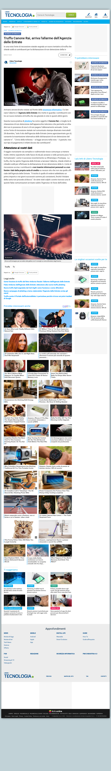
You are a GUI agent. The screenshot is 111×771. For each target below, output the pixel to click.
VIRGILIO (16, 713)
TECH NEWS (8, 586)
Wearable (59, 637)
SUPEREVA (99, 713)
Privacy (21, 716)
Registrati (88, 17)
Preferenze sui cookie (39, 716)
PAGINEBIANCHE (54, 713)
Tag (87, 676)
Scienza (6, 645)
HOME (5, 30)
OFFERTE (68, 21)
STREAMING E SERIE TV (32, 21)
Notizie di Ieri (8, 639)
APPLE (19, 21)
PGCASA (45, 713)
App (31, 642)
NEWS (5, 21)
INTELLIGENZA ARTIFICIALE (13, 608)
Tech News (7, 642)
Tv (14, 267)
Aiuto (47, 716)
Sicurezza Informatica (65, 654)
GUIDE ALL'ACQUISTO (56, 21)
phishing (28, 121)
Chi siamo (8, 716)
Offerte (6, 648)
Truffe (7, 267)
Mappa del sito (68, 676)
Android (33, 637)
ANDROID (12, 21)
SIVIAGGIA (75, 713)
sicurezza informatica (52, 110)
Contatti (103, 676)
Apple (32, 639)
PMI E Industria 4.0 (90, 654)
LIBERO (10, 713)
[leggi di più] (71, 62)
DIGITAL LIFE (55, 608)
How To (85, 637)
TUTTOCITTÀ (64, 713)
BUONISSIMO (91, 713)
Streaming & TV (9, 660)
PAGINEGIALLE (24, 713)
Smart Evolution (61, 639)
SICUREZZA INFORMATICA (15, 30)
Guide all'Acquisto (89, 639)
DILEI (70, 713)
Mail (96, 17)
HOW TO (44, 21)
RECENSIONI (77, 21)
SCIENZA (54, 586)
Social (6, 657)
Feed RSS (48, 676)
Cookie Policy (28, 716)
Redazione (34, 654)
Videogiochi (8, 663)
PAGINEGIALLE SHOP (36, 713)
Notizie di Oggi (9, 637)
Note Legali (15, 716)
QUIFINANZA (83, 713)
